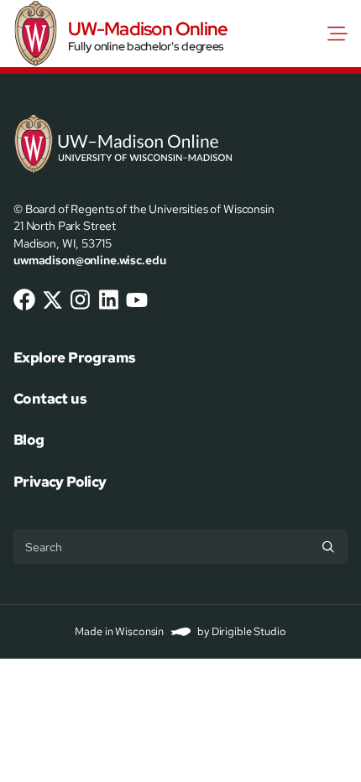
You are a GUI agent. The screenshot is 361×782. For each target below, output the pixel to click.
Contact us (49, 398)
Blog (28, 439)
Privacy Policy (60, 481)
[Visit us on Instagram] (81, 299)
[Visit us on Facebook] (24, 299)
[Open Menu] (341, 33)
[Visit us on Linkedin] (109, 299)
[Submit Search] (328, 546)
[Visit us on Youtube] (137, 299)
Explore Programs (74, 357)
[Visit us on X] (53, 299)
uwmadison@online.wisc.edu (89, 260)
